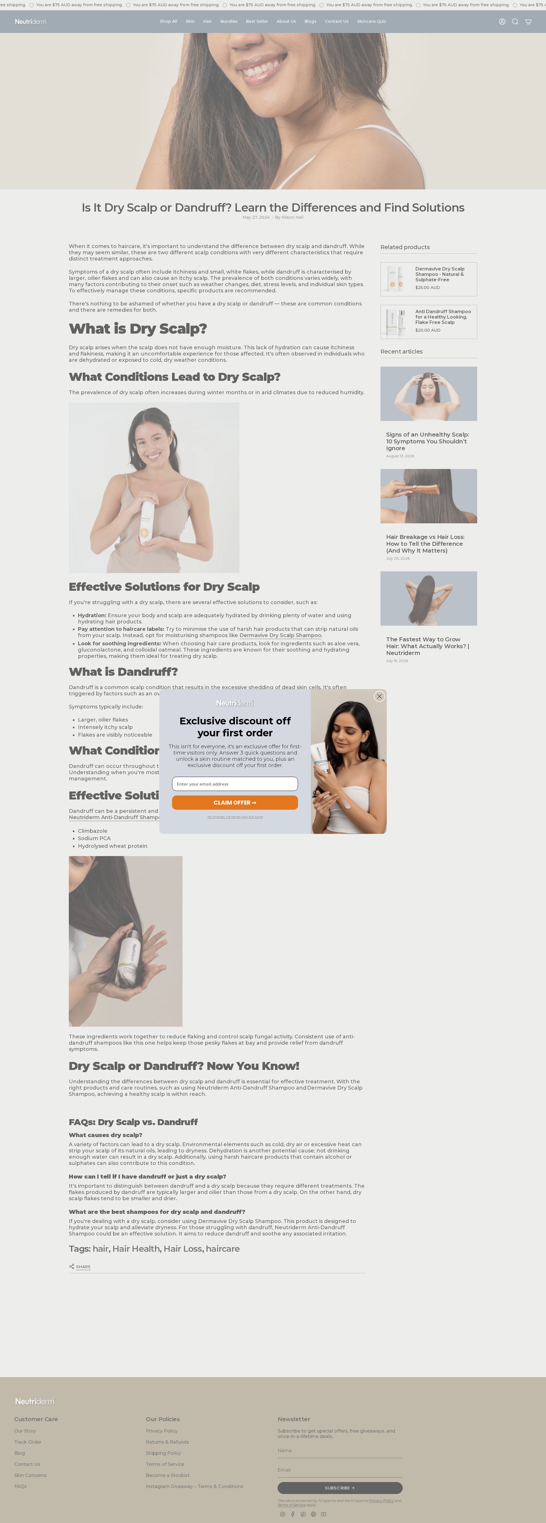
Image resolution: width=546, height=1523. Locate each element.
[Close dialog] (379, 696)
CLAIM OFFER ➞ (235, 803)
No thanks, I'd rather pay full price (235, 817)
